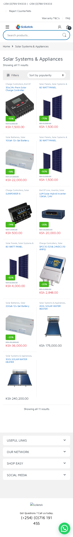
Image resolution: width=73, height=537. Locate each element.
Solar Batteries (12, 137)
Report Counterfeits (20, 10)
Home (6, 46)
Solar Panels (45, 84)
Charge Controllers (14, 84)
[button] (64, 528)
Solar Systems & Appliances (16, 138)
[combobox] (31, 35)
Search (64, 35)
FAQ (68, 18)
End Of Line (44, 190)
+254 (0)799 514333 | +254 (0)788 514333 (27, 3)
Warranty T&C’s (50, 18)
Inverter (54, 190)
